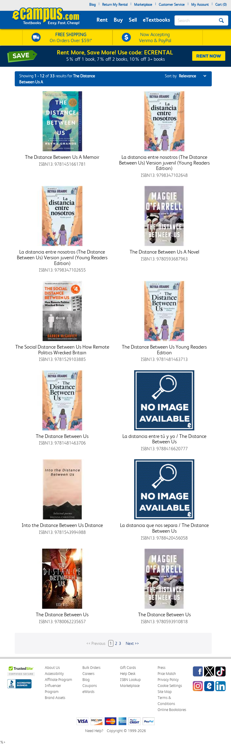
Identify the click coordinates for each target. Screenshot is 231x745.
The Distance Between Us (62, 436)
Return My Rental (115, 4)
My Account (200, 4)
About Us (52, 667)
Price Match (167, 673)
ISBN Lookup (130, 679)
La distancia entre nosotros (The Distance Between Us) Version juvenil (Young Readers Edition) (164, 162)
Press (161, 667)
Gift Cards (128, 667)
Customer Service (172, 4)
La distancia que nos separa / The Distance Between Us (164, 528)
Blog (92, 4)
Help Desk (127, 673)
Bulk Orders (91, 667)
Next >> (132, 643)
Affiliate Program (58, 679)
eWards (88, 691)
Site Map (165, 691)
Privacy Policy (168, 679)
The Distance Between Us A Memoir (62, 157)
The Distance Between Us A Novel (164, 252)
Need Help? (94, 730)
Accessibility (54, 673)
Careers (88, 673)
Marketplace (143, 4)
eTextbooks (156, 20)
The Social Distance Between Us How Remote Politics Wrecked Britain (62, 350)
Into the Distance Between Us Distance (62, 525)
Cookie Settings (170, 685)
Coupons (89, 685)
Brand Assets (55, 697)
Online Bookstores (172, 709)
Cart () (221, 4)
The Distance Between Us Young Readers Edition (164, 350)
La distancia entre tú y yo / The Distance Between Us (164, 439)
